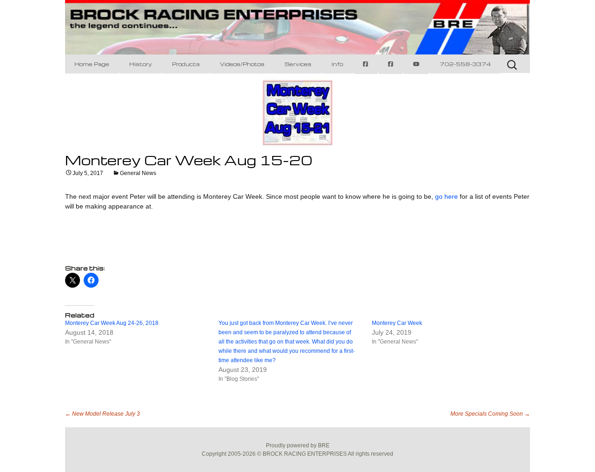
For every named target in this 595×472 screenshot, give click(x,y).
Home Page (91, 64)
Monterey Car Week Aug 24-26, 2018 (112, 323)
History (140, 64)
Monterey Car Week (397, 323)
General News (138, 173)
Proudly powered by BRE (298, 445)
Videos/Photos (242, 64)
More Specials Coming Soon (490, 414)
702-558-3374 (465, 64)
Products (186, 64)
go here (446, 196)
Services (297, 64)
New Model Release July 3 (102, 414)
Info (337, 64)
